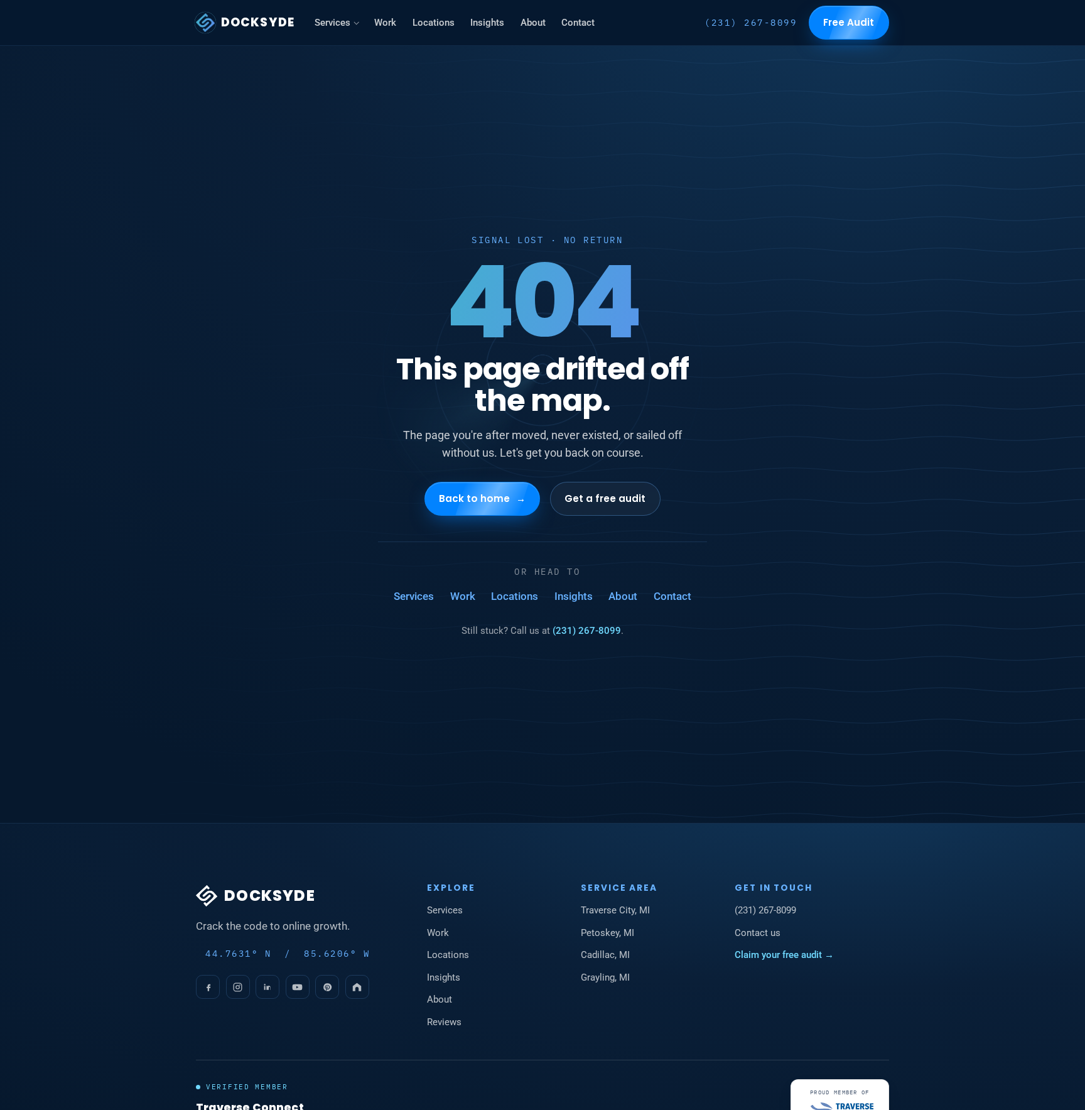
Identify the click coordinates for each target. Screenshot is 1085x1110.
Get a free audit (604, 497)
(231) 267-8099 (750, 22)
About (533, 22)
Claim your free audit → (784, 954)
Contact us (757, 933)
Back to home (483, 497)
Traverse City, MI (615, 910)
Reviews (444, 1022)
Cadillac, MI (605, 954)
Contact (578, 22)
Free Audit (849, 22)
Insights (487, 22)
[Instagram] (238, 987)
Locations (434, 22)
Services (332, 22)
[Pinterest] (327, 987)
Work (385, 22)
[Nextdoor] (357, 987)
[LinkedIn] (267, 987)
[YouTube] (298, 987)
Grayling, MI (605, 977)
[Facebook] (208, 987)
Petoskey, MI (607, 933)
